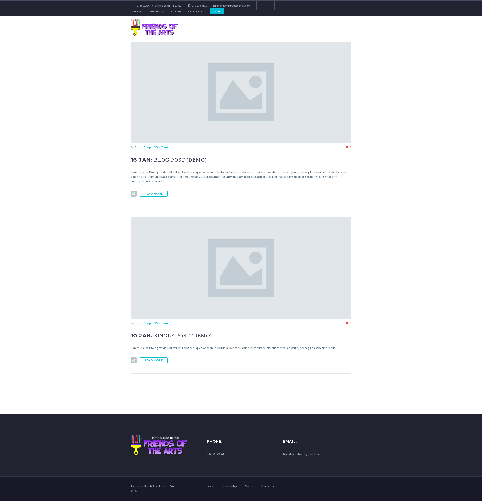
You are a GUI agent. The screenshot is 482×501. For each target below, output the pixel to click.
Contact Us (196, 11)
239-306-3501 (199, 5)
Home (137, 11)
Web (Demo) (162, 147)
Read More (153, 193)
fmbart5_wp (143, 147)
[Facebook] (265, 5)
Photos (177, 11)
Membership (157, 11)
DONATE (217, 11)
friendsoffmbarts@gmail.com (233, 5)
